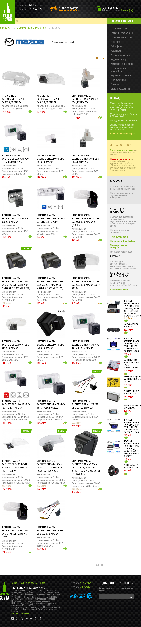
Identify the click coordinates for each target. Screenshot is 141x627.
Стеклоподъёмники (121, 88)
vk (12, 618)
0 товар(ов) (127, 10)
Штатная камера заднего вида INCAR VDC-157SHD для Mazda (51, 404)
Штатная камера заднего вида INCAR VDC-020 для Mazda (51, 344)
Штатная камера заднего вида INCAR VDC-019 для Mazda (16, 344)
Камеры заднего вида (31, 28)
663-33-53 (81, 583)
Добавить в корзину (30, 111)
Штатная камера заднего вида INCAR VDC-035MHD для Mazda (51, 218)
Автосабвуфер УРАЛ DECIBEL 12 (131, 466)
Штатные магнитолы (121, 37)
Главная (5, 28)
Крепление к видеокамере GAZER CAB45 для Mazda (48, 99)
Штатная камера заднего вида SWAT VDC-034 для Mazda (86, 158)
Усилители (116, 50)
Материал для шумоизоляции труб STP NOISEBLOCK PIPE (131, 364)
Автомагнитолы (119, 28)
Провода (115, 84)
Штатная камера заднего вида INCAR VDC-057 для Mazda (51, 158)
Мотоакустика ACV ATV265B (131, 325)
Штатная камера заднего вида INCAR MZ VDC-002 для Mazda (50, 530)
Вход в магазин (124, 21)
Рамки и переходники (122, 33)
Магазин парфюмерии (20, 613)
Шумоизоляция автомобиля (118, 69)
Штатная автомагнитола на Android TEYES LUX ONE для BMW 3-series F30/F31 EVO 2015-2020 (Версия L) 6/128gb (132, 308)
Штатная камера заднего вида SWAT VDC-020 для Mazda (15, 218)
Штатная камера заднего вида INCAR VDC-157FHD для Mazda (16, 404)
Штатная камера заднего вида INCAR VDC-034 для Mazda (86, 99)
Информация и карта (124, 133)
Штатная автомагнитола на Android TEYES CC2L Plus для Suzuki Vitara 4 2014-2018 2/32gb (131, 345)
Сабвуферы (116, 46)
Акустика (115, 41)
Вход (42, 582)
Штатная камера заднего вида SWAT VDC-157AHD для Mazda (15, 158)
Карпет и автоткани (121, 75)
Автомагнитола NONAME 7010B (131, 392)
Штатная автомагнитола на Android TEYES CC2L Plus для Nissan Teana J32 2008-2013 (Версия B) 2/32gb (132, 448)
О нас (14, 582)
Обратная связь (29, 582)
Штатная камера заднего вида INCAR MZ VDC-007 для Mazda (85, 404)
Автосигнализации (120, 55)
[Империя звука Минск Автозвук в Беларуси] (7, 12)
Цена (99, 58)
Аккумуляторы (118, 79)
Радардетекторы (119, 59)
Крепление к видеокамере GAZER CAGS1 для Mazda (13, 99)
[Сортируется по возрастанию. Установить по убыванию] (103, 58)
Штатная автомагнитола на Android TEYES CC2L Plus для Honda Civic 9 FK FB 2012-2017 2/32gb (132, 426)
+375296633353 (119, 236)
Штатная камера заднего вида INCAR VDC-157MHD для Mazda (86, 344)
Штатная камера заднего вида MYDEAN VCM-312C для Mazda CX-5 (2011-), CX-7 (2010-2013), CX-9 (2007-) (86, 467)
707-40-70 (81, 587)
